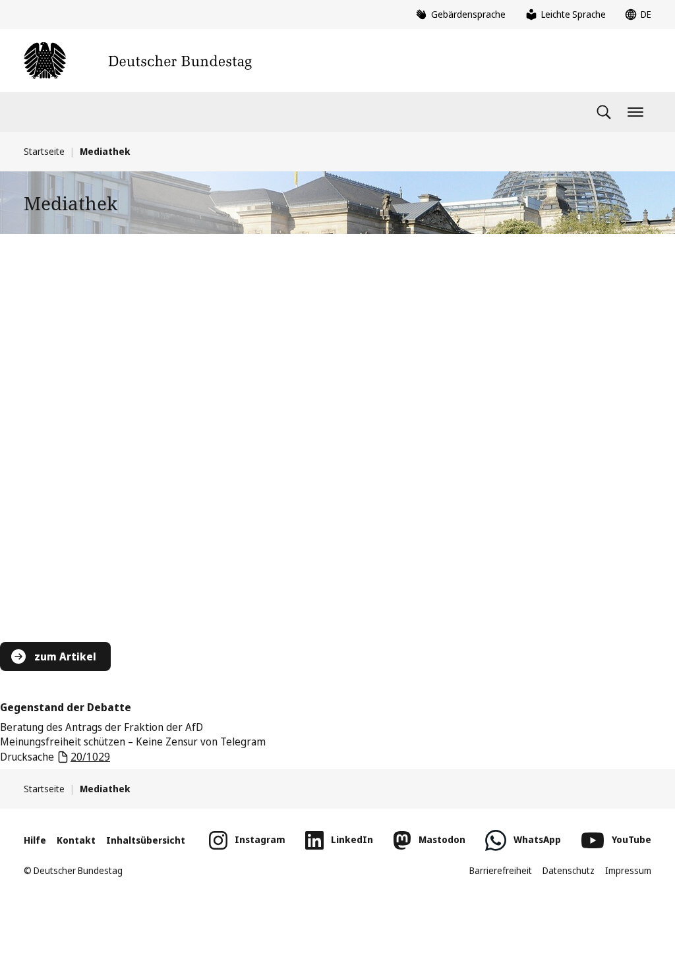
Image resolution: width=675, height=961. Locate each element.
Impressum (628, 870)
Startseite (44, 151)
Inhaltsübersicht (145, 840)
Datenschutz (569, 870)
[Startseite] (138, 60)
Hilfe (35, 840)
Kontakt (76, 840)
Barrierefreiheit (500, 870)
